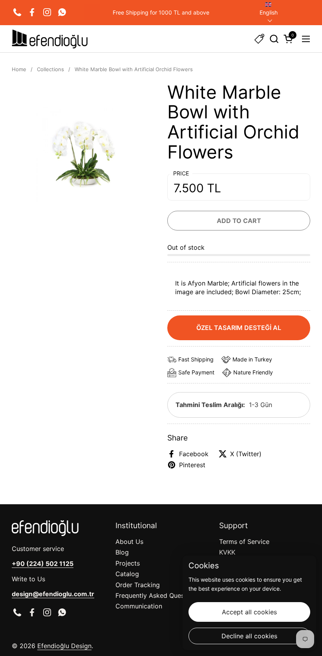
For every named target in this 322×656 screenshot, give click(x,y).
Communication (138, 606)
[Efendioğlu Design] (50, 39)
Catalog (127, 574)
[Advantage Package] (259, 39)
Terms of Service (244, 541)
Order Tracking (137, 585)
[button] (274, 39)
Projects (127, 563)
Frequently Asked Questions (157, 595)
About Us (129, 541)
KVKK (227, 552)
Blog (122, 552)
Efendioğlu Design (64, 646)
